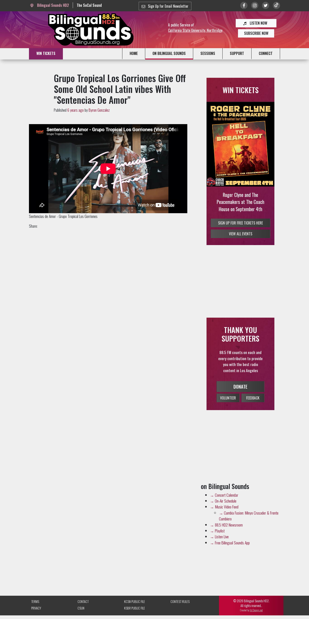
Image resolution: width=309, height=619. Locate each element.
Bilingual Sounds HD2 (52, 5)
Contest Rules (180, 601)
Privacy (36, 608)
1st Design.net (256, 610)
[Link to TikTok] (276, 5)
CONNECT (266, 53)
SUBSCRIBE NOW (256, 33)
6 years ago (75, 110)
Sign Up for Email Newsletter (167, 6)
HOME (134, 53)
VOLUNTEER (228, 398)
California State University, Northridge (195, 30)
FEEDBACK (252, 398)
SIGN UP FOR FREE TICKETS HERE (240, 223)
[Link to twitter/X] (265, 5)
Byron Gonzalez (99, 110)
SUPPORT (237, 53)
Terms (35, 601)
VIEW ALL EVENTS (240, 233)
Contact (83, 601)
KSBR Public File (134, 608)
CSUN (81, 608)
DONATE (240, 386)
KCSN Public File (134, 601)
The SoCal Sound (89, 5)
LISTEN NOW (258, 23)
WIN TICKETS (45, 53)
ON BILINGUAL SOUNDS (169, 53)
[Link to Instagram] (254, 5)
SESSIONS (207, 53)
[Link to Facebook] (243, 5)
